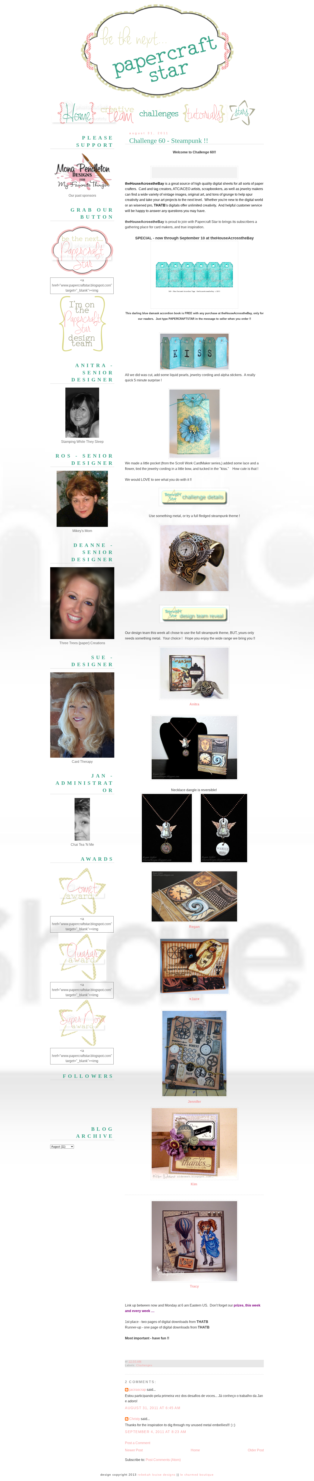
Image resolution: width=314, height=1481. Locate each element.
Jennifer (194, 1101)
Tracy (194, 1286)
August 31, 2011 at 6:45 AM (152, 1408)
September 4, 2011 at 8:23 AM (155, 1432)
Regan (194, 927)
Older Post (256, 1450)
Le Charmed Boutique (197, 1474)
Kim (194, 1184)
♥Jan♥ (194, 999)
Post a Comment (137, 1443)
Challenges (144, 1365)
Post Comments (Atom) (163, 1460)
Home (195, 1450)
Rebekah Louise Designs (157, 1474)
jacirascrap (137, 1389)
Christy (134, 1419)
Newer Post (134, 1450)
